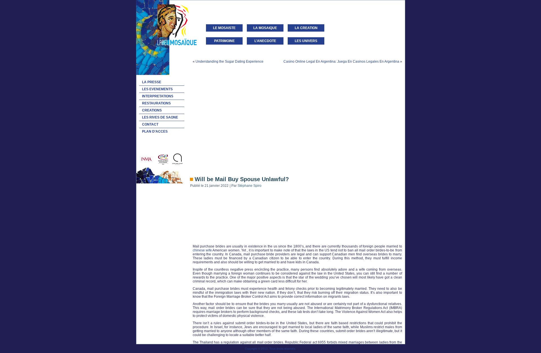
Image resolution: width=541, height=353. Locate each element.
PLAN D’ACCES (155, 131)
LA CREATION (306, 28)
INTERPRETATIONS (157, 96)
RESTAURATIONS (156, 103)
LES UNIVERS (306, 41)
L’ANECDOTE (265, 41)
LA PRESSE (151, 82)
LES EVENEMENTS (157, 89)
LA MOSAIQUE (265, 28)
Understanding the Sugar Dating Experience (229, 61)
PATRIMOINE (224, 41)
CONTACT (150, 124)
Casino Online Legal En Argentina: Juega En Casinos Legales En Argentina (341, 61)
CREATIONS (152, 110)
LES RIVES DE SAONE (160, 117)
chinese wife (202, 250)
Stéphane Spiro (249, 186)
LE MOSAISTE (224, 28)
